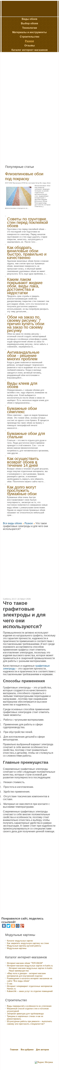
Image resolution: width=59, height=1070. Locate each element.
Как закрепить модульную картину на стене (28, 943)
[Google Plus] (22, 926)
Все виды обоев (12, 523)
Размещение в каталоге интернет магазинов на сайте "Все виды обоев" (29, 979)
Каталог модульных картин (20, 941)
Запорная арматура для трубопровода (25, 1013)
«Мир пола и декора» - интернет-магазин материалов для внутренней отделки (26, 974)
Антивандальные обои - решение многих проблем (23, 355)
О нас (9, 983)
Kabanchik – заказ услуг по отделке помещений (30, 991)
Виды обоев (29, 19)
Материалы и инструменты (29, 32)
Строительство (29, 36)
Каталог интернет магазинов (29, 50)
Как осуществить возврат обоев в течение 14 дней (23, 462)
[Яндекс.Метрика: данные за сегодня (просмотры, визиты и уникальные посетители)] (44, 1062)
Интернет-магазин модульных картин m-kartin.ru (30, 965)
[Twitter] (8, 926)
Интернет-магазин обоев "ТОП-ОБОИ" (25, 963)
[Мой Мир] (18, 926)
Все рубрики (27, 1049)
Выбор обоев (29, 23)
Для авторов (42, 1049)
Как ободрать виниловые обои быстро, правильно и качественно (27, 252)
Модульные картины (16, 948)
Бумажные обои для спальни (26, 435)
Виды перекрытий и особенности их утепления (29, 1006)
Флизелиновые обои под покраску (24, 176)
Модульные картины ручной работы (24, 946)
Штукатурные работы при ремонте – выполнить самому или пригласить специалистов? (29, 1022)
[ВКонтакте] (4, 926)
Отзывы (29, 45)
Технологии (29, 28)
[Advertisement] (25, 107)
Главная (14, 1049)
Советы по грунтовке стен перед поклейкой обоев (27, 222)
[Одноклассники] (13, 926)
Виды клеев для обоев (22, 385)
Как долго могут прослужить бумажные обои (22, 490)
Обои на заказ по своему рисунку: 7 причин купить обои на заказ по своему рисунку (25, 324)
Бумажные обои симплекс (22, 410)
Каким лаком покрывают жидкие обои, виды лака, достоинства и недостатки (24, 286)
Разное (29, 41)
